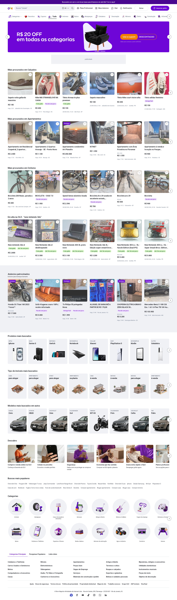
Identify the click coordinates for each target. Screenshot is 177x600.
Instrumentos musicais (148, 569)
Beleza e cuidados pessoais (117, 577)
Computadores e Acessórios (19, 573)
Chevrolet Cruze (120, 484)
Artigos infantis (112, 562)
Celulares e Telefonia (16, 562)
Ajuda (32, 584)
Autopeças (88, 16)
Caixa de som (12, 488)
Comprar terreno (137, 488)
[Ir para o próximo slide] (170, 93)
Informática (165, 16)
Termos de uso (55, 584)
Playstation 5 (157, 484)
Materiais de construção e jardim (86, 577)
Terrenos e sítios (112, 566)
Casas (10, 577)
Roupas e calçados (113, 569)
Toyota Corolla (91, 484)
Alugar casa (126, 488)
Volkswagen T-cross (35, 484)
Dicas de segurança (42, 584)
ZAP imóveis (135, 584)
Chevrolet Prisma (79, 484)
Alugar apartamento (103, 488)
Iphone (129, 484)
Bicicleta (76, 488)
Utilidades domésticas (147, 566)
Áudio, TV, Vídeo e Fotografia (52, 573)
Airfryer (148, 484)
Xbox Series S (67, 488)
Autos (76, 16)
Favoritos (31, 16)
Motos (10, 569)
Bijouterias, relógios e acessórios (152, 562)
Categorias (16, 16)
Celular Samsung (138, 484)
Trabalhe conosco (114, 584)
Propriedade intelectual (88, 584)
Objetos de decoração (147, 577)
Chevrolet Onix (12, 484)
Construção (151, 16)
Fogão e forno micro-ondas (35, 488)
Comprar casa (116, 488)
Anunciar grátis (161, 8)
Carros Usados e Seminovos (19, 566)
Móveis (128, 16)
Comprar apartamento (88, 488)
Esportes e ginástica (114, 573)
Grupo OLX (125, 584)
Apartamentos (78, 562)
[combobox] (44, 8)
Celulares (102, 16)
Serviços (76, 573)
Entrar (141, 8)
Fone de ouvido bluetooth (53, 488)
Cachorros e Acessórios (50, 577)
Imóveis (65, 16)
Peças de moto (145, 573)
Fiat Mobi (110, 484)
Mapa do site (101, 584)
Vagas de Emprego (80, 569)
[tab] (18, 554)
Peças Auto (77, 566)
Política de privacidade (70, 584)
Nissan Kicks (102, 484)
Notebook (21, 488)
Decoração (115, 16)
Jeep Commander (49, 484)
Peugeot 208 (23, 484)
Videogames (45, 569)
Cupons (43, 16)
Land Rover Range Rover (65, 484)
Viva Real (144, 584)
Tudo (54, 16)
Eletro (139, 16)
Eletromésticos (46, 566)
